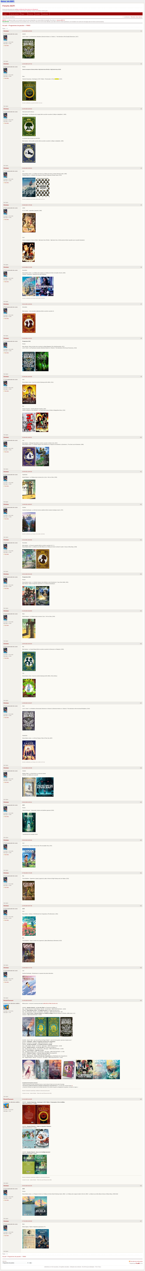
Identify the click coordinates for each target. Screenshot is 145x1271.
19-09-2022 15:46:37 (27, 703)
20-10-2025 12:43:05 (27, 1099)
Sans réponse (139, 16)
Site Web (7, 45)
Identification (45, 14)
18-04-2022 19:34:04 (27, 643)
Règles (22, 14)
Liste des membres (14, 14)
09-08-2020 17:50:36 (27, 205)
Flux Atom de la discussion (136, 1261)
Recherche (30, 14)
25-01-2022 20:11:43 (27, 574)
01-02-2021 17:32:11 (27, 338)
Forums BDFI (8, 6)
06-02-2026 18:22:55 (27, 1185)
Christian (6, 31)
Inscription (37, 14)
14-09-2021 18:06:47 (27, 504)
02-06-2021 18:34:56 (27, 376)
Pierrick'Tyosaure (8, 1000)
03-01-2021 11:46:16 (27, 304)
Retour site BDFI (7, 1)
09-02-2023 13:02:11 (27, 802)
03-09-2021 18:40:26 (27, 471)
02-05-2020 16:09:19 (27, 108)
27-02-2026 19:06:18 (27, 1221)
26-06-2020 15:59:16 (27, 168)
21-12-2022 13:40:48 (27, 768)
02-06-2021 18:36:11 (27, 437)
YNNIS (28, 25)
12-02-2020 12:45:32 (27, 31)
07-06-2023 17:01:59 (27, 873)
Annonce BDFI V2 (61, 20)
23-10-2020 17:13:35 (27, 267)
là (72, 1085)
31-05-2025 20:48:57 (27, 1000)
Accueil (4, 14)
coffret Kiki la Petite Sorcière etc (50, 1003)
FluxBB (138, 1263)
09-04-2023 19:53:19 (27, 840)
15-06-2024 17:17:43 (27, 967)
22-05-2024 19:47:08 (27, 905)
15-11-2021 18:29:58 (27, 539)
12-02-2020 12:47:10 (27, 63)
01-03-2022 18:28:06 (27, 610)
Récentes (133, 16)
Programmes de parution (16, 25)
